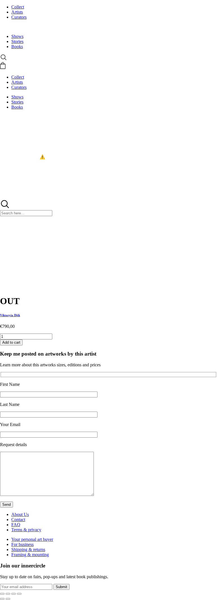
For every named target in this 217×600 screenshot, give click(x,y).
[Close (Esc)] (19, 594)
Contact (18, 519)
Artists (17, 12)
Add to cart (11, 342)
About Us (20, 514)
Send (6, 504)
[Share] (13, 594)
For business (22, 544)
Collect (17, 7)
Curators (19, 17)
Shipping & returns (28, 549)
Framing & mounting (30, 554)
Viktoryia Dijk (10, 315)
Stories (17, 41)
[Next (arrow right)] (8, 599)
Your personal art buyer (32, 539)
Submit (61, 587)
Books (17, 46)
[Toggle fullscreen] (8, 594)
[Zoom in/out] (2, 594)
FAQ (15, 524)
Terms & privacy (26, 529)
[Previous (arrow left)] (2, 599)
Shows (17, 36)
